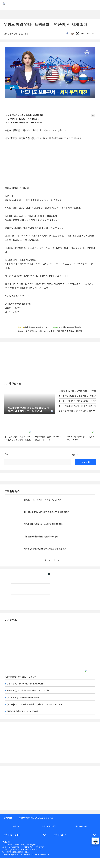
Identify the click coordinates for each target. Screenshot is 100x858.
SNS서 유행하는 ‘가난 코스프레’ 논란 (22, 711)
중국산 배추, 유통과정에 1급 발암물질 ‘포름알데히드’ (28, 690)
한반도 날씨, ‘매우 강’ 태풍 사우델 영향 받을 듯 (26, 683)
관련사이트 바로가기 (12, 835)
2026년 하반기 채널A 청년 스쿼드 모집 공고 (36, 818)
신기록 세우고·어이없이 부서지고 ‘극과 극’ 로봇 (43, 524)
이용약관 (16, 826)
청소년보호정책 (81, 826)
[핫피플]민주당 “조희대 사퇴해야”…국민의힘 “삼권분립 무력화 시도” (35, 704)
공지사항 (8, 818)
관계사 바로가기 (60, 835)
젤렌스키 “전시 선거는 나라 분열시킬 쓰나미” (42, 500)
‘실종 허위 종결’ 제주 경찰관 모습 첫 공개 (20, 677)
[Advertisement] (50, 788)
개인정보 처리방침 (49, 826)
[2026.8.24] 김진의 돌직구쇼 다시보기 (23, 697)
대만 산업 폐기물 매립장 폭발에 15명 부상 (41, 536)
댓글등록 (86, 462)
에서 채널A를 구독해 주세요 (33, 327)
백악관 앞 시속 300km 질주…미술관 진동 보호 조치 (45, 549)
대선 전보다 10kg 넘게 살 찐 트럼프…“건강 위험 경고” (46, 512)
